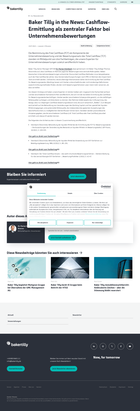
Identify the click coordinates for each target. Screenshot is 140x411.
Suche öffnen (115, 8)
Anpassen (70, 222)
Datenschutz (103, 387)
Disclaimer (113, 387)
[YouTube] (130, 346)
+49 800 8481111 (13, 358)
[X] (112, 346)
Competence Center (74, 9)
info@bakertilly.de (14, 361)
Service (9, 387)
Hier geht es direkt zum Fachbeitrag (42, 136)
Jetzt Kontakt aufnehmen (60, 238)
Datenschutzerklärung (93, 214)
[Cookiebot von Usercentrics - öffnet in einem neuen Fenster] (102, 187)
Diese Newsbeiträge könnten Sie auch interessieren (43, 253)
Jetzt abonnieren (77, 176)
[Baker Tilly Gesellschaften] (17, 344)
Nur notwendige (97, 222)
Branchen (56, 9)
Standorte (111, 2)
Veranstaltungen (14, 321)
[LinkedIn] (94, 346)
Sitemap (130, 387)
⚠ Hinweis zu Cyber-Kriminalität (71, 2)
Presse (24, 387)
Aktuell (10, 315)
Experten (92, 9)
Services (42, 9)
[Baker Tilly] (15, 8)
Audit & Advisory (86, 46)
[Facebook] (121, 346)
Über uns (105, 9)
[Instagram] (103, 346)
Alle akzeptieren (42, 222)
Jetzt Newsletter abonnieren (63, 368)
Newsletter (77, 315)
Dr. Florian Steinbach (64, 69)
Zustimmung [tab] (41, 193)
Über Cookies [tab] (98, 193)
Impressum (122, 387)
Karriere (123, 2)
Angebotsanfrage (96, 2)
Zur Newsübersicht (37, 16)
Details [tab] (70, 193)
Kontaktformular (15, 368)
